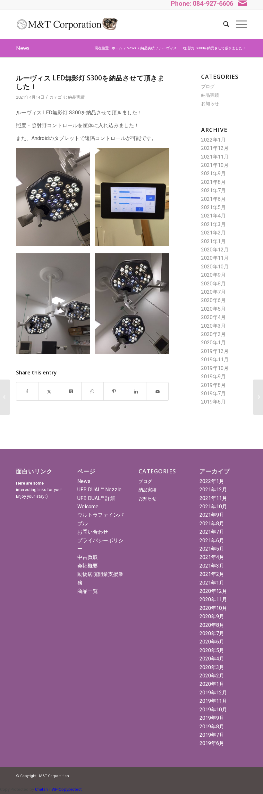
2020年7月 (213, 292)
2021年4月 (213, 216)
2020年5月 (213, 309)
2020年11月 (215, 258)
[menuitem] (223, 24)
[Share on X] (49, 391)
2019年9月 (213, 376)
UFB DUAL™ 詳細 (96, 498)
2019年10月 (215, 368)
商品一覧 (87, 591)
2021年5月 (213, 207)
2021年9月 (213, 173)
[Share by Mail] (157, 391)
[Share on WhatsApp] (92, 391)
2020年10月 (215, 267)
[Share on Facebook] (27, 391)
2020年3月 (213, 326)
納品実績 (76, 97)
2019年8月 (213, 385)
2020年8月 (213, 284)
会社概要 (87, 566)
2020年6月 (213, 300)
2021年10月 (215, 165)
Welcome (87, 506)
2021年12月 (215, 148)
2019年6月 (213, 402)
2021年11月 (215, 157)
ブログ (208, 86)
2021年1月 (213, 241)
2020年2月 (213, 334)
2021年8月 (213, 182)
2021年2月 (213, 233)
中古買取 (87, 557)
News (23, 48)
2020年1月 (213, 343)
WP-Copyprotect (67, 789)
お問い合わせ (92, 532)
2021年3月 (213, 224)
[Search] (223, 24)
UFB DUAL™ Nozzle (99, 490)
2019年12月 (215, 351)
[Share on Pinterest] (114, 391)
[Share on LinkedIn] (136, 391)
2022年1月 (213, 140)
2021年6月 (213, 199)
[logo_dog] (67, 24)
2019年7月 (213, 393)
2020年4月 (213, 317)
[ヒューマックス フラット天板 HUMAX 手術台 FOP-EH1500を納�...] (5, 397)
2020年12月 (215, 250)
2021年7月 (213, 190)
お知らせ (210, 103)
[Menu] (238, 24)
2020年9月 (213, 275)
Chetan (41, 789)
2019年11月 (215, 359)
